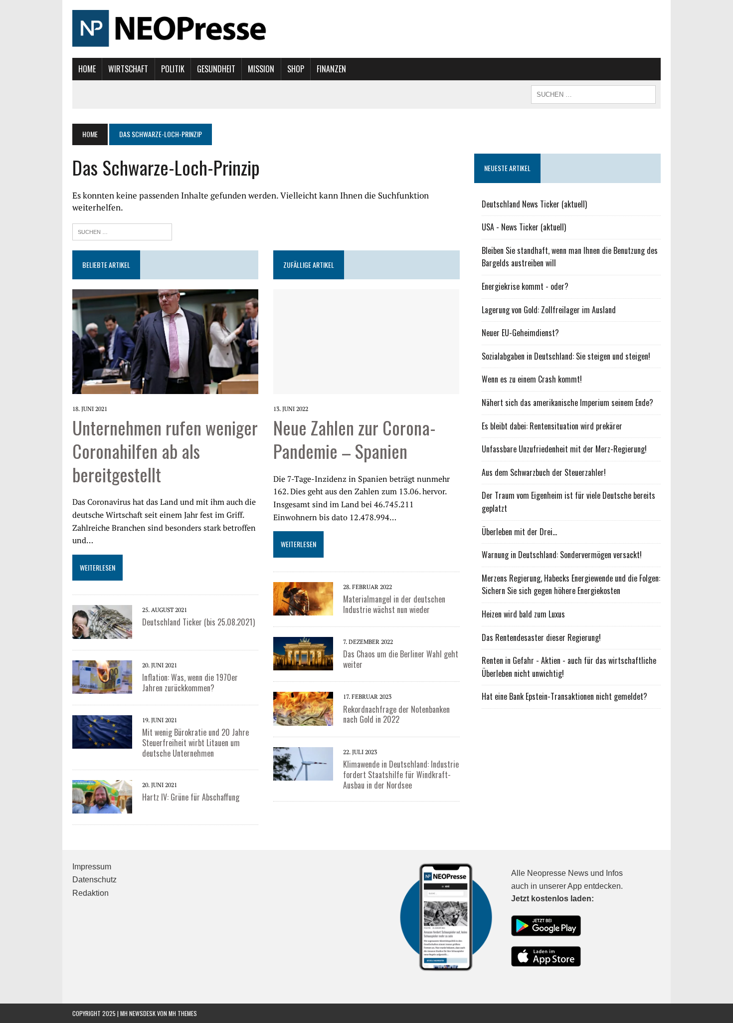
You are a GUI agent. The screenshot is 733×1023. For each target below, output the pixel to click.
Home (87, 69)
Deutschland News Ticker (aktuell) (534, 204)
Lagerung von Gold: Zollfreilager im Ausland (549, 310)
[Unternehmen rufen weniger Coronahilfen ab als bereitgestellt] (165, 340)
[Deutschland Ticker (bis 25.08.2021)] (102, 620)
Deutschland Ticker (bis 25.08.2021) (198, 622)
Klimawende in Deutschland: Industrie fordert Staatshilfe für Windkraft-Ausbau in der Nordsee (401, 774)
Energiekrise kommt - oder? (525, 286)
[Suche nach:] (122, 230)
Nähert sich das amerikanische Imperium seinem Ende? (567, 403)
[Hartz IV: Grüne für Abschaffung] (102, 795)
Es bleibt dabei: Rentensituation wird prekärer (552, 426)
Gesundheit (216, 69)
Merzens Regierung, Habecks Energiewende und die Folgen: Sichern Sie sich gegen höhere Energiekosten (571, 584)
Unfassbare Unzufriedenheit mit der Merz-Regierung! (564, 449)
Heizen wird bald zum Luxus (523, 614)
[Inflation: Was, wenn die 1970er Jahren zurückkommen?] (102, 675)
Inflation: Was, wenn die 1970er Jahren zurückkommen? (190, 682)
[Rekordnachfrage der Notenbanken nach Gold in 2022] (303, 707)
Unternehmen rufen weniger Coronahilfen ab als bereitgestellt (165, 450)
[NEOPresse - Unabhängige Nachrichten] (366, 29)
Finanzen (331, 69)
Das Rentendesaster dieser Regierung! (541, 637)
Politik (172, 69)
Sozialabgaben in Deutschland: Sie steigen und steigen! (566, 356)
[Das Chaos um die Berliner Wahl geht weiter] (303, 652)
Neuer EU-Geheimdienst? (520, 333)
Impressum (91, 866)
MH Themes (183, 1013)
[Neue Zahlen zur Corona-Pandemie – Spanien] (366, 340)
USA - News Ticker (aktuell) (524, 227)
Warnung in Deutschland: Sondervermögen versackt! (562, 555)
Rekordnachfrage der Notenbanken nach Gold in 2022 (396, 714)
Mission (261, 69)
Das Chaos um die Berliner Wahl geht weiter (400, 659)
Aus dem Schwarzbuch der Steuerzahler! (544, 472)
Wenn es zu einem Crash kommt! (532, 379)
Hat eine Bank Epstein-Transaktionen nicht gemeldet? (564, 696)
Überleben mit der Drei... (519, 532)
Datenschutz (94, 879)
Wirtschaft (128, 69)
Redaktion (90, 893)
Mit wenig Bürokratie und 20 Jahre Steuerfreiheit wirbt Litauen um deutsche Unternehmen (195, 742)
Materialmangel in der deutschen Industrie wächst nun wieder (394, 604)
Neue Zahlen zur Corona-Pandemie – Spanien (354, 439)
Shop (295, 69)
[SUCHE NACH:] (593, 93)
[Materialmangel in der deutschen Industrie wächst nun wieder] (303, 597)
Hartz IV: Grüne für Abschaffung (190, 797)
